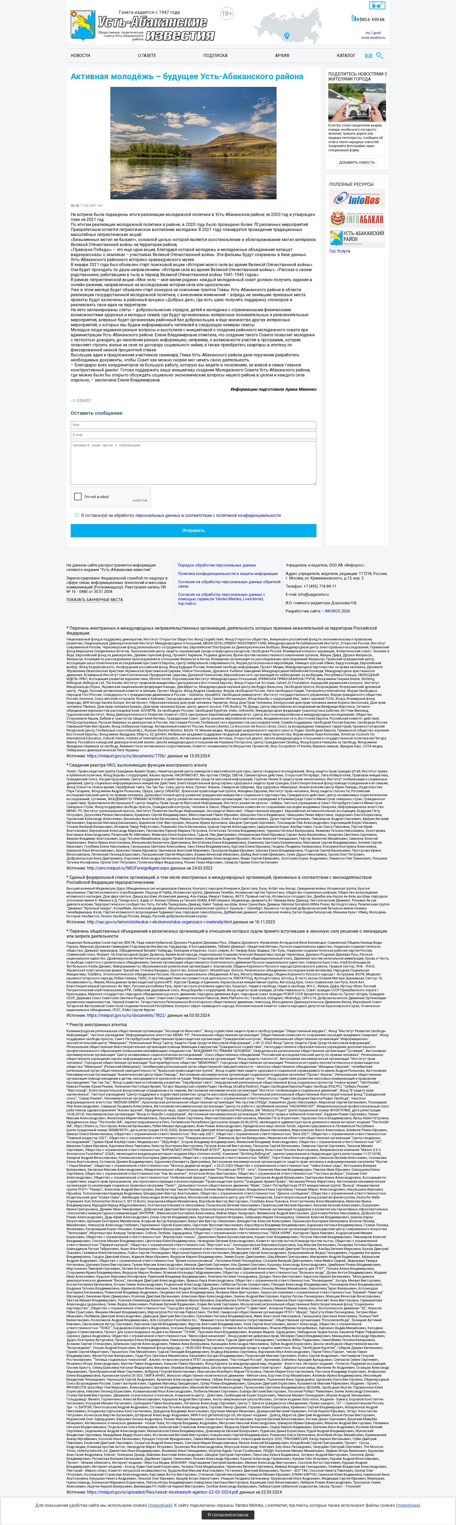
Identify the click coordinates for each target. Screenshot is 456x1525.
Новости (80, 55)
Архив (282, 55)
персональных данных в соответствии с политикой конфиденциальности (208, 515)
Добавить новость (357, 162)
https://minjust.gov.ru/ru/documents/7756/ (126, 755)
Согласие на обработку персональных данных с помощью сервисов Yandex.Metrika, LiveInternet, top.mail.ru (221, 599)
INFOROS (332, 611)
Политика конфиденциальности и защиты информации (228, 574)
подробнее (160, 1505)
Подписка (215, 55)
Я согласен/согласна (228, 1515)
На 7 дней (373, 33)
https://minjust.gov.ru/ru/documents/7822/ (126, 1015)
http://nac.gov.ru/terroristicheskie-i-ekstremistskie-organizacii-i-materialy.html (159, 921)
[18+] (143, 27)
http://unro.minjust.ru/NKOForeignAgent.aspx (128, 868)
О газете (147, 55)
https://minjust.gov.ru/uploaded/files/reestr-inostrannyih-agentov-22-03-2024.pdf (162, 1492)
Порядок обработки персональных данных (217, 565)
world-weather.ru (373, 38)
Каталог (346, 55)
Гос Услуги (339, 251)
